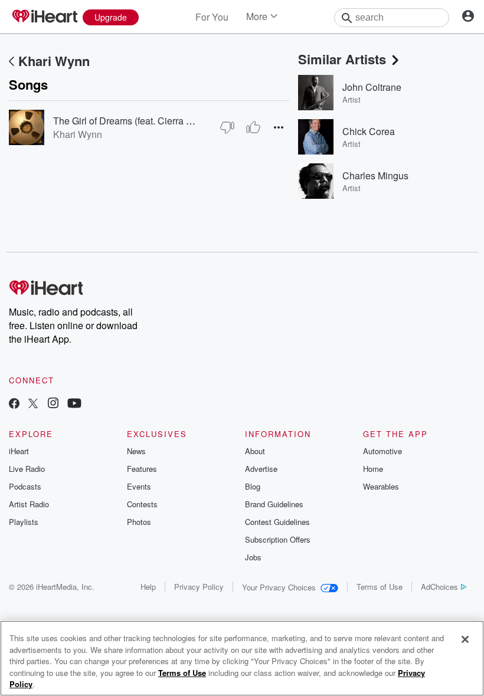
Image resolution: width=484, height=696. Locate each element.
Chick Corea (368, 131)
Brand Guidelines (274, 504)
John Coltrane (371, 87)
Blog (252, 486)
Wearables (381, 486)
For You (211, 17)
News (136, 451)
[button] (278, 127)
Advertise (261, 468)
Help (148, 586)
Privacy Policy (199, 586)
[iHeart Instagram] (53, 404)
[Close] (465, 639)
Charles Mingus (375, 175)
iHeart (19, 451)
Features (142, 468)
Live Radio (27, 468)
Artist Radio (29, 504)
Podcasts (25, 486)
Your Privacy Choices (279, 587)
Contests (142, 504)
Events (139, 486)
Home (373, 468)
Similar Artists (342, 59)
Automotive (382, 451)
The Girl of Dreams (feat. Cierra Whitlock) (139, 120)
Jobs (253, 557)
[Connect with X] (33, 404)
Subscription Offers (277, 539)
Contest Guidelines (277, 521)
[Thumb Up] (253, 127)
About (255, 451)
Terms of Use (380, 586)
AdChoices (439, 586)
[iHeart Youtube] (74, 404)
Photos (139, 521)
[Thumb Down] (227, 127)
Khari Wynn (54, 60)
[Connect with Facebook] (14, 404)
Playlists (23, 521)
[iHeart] (44, 17)
